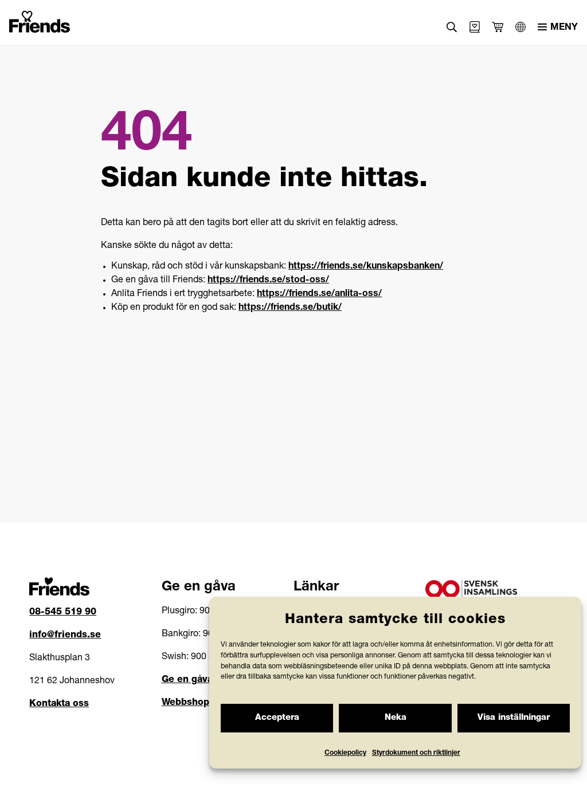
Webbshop (185, 703)
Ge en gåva (187, 680)
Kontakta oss (59, 704)
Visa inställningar (514, 718)
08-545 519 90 (62, 612)
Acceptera (277, 718)
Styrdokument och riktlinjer (416, 753)
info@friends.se (65, 635)
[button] (452, 27)
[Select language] (520, 27)
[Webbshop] (474, 27)
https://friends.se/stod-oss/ (268, 280)
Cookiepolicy (345, 753)
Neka (395, 718)
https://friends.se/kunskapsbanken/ (365, 266)
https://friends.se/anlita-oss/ (319, 294)
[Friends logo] (39, 19)
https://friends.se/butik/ (290, 308)
